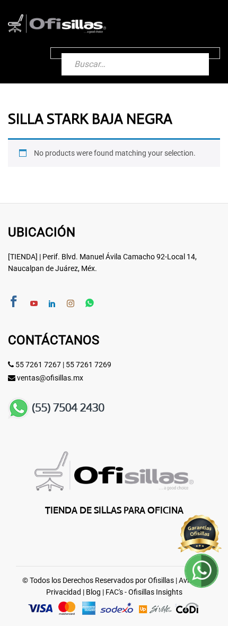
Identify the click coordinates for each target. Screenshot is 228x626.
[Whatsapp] (89, 303)
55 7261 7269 (88, 364)
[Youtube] (34, 304)
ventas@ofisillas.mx (50, 378)
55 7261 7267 (38, 364)
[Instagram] (70, 304)
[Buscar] (190, 53)
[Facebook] (14, 302)
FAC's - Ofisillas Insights (144, 592)
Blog (93, 592)
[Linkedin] (52, 304)
